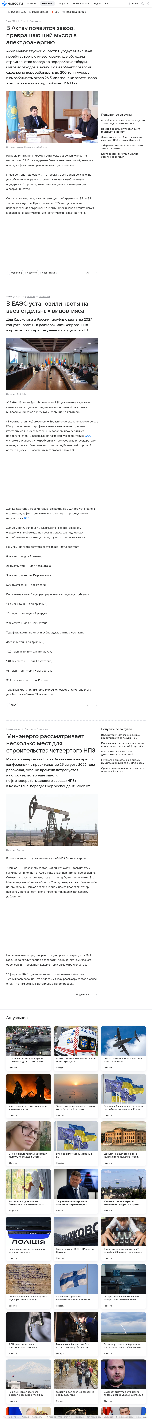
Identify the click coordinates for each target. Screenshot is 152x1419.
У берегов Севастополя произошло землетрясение (122, 147)
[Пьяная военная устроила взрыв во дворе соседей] (28, 1239)
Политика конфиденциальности (100, 1417)
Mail (5, 1417)
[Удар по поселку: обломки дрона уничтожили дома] (28, 1096)
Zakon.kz (29, 729)
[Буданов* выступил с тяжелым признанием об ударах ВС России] (123, 1381)
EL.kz (23, 21)
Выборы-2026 (18, 12)
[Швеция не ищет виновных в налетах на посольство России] (123, 1143)
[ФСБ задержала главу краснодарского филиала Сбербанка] (28, 1334)
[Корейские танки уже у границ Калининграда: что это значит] (28, 1048)
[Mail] (4, 3)
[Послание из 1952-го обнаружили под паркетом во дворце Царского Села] (28, 1286)
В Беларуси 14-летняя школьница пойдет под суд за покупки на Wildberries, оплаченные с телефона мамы (122, 736)
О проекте (51, 1417)
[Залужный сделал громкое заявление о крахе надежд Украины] (76, 1191)
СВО (56, 12)
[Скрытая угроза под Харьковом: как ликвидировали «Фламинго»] (123, 1334)
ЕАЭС (88, 435)
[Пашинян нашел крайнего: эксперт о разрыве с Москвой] (28, 1381)
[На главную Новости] (15, 3)
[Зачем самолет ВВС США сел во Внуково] (76, 1239)
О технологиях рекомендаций (71, 1417)
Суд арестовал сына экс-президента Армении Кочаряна (122, 770)
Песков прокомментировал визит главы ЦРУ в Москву (120, 130)
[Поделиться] (87, 273)
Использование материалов (128, 1417)
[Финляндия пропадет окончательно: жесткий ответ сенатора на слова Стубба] (76, 1286)
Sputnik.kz (30, 296)
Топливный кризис (76, 12)
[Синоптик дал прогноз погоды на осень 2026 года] (76, 1381)
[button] (52, 117)
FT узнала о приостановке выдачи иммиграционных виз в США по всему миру (123, 761)
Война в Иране (40, 12)
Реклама (25, 1417)
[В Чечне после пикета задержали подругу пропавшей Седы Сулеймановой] (28, 1143)
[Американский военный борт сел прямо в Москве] (123, 1048)
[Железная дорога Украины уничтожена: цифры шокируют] (123, 1191)
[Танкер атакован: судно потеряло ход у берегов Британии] (76, 1096)
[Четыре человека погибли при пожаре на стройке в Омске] (123, 1286)
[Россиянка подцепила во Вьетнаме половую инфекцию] (28, 1191)
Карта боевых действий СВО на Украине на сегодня (119, 155)
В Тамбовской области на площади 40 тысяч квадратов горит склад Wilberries (123, 122)
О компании (14, 1417)
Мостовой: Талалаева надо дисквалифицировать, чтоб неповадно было (117, 753)
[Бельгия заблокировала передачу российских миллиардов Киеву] (123, 1096)
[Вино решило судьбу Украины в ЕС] (76, 1143)
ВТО (26, 518)
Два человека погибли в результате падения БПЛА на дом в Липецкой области (122, 139)
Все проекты (36, 1417)
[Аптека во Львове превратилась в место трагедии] (76, 1048)
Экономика (35, 21)
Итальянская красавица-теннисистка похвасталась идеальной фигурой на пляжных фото (122, 745)
